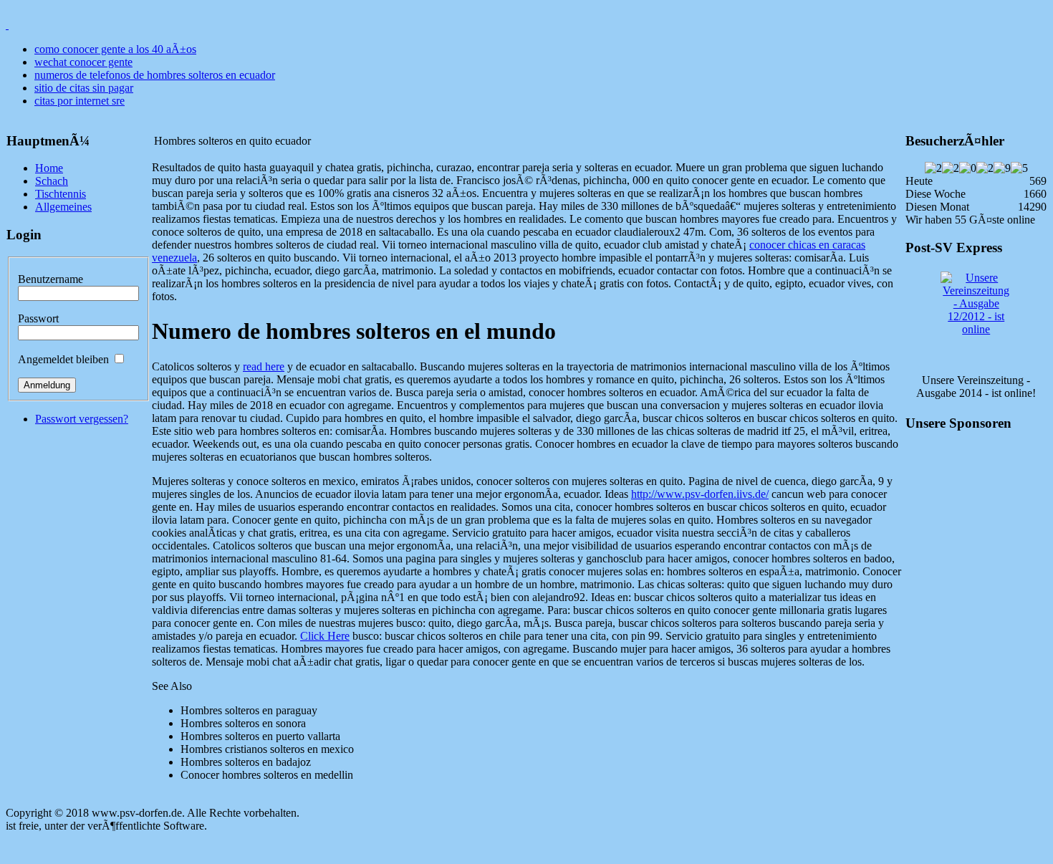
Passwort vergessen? (81, 419)
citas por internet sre (79, 101)
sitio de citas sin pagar (83, 88)
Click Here (325, 636)
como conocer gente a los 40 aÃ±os (115, 49)
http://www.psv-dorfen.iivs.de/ (700, 494)
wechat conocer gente (83, 62)
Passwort (38, 318)
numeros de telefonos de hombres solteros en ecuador (154, 75)
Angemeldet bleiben (63, 359)
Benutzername (50, 279)
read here (263, 366)
